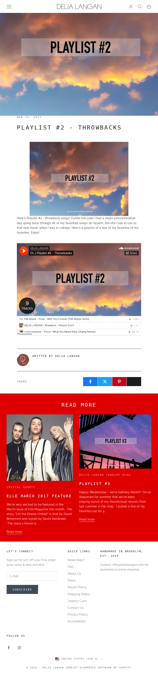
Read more (14, 531)
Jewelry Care (77, 601)
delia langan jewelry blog (105, 474)
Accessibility (77, 621)
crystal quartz (21, 487)
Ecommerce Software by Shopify (105, 667)
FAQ (70, 566)
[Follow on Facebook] (9, 648)
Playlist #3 (94, 483)
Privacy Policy (78, 614)
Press (72, 580)
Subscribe (22, 589)
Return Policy (77, 587)
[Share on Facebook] (90, 381)
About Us (74, 573)
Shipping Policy (79, 594)
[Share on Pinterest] (119, 381)
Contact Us (76, 607)
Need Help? (76, 560)
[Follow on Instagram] (19, 648)
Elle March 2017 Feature (39, 496)
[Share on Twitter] (105, 381)
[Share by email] (134, 381)
